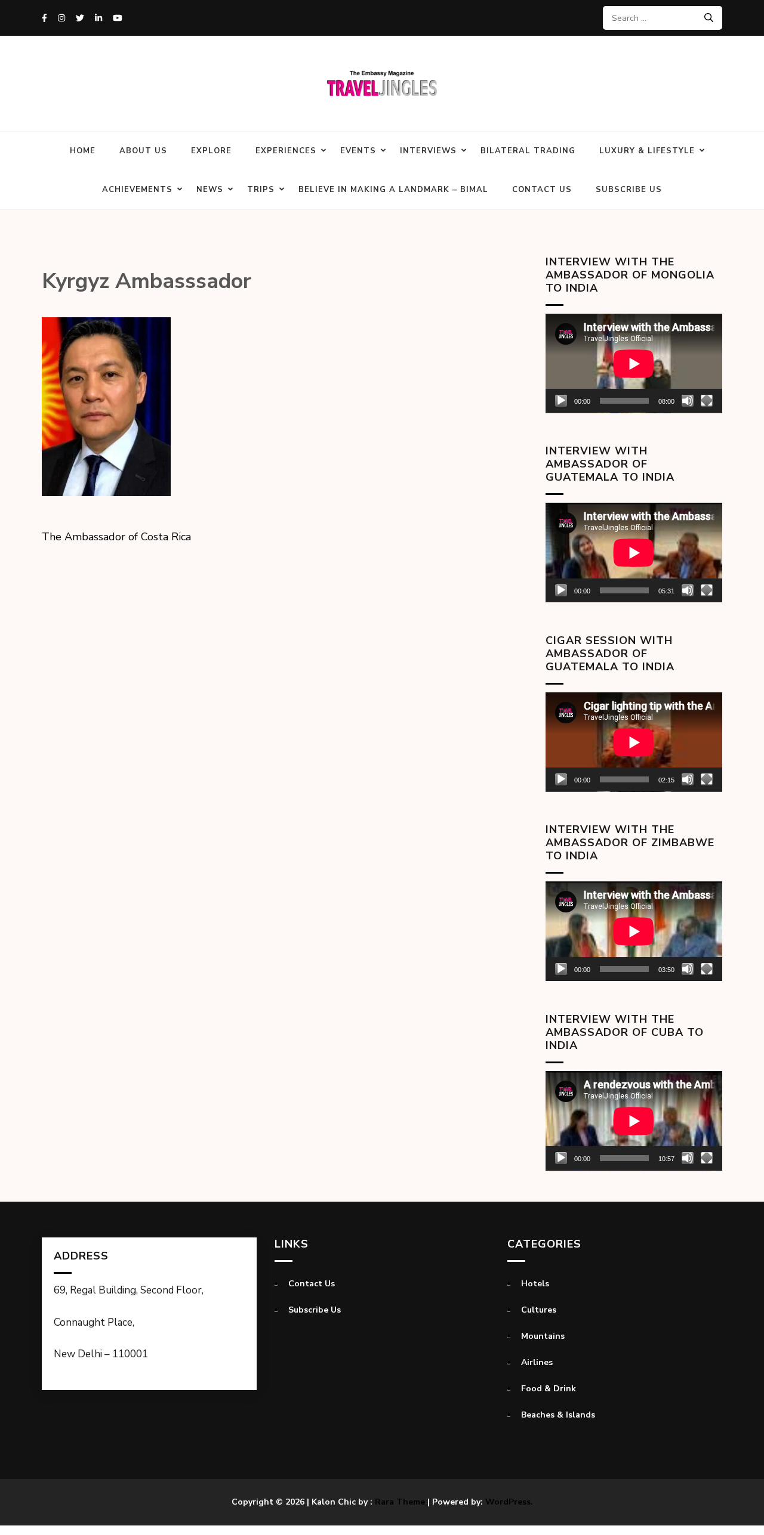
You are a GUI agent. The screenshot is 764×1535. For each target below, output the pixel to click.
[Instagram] (61, 18)
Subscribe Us (629, 189)
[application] (634, 363)
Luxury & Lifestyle (647, 151)
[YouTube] (117, 18)
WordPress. (509, 1502)
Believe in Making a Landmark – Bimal (393, 189)
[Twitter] (80, 18)
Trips (261, 189)
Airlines (537, 1362)
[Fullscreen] (707, 401)
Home (83, 151)
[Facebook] (44, 18)
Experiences (285, 151)
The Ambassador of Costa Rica (116, 537)
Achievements (137, 189)
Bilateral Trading (527, 151)
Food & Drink (548, 1388)
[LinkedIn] (98, 18)
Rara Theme (400, 1502)
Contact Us (542, 189)
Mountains (543, 1336)
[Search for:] (658, 18)
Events (358, 151)
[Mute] (688, 401)
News (209, 189)
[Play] (561, 401)
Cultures (538, 1310)
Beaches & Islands (558, 1415)
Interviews (428, 151)
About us (143, 151)
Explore (211, 151)
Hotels (535, 1283)
